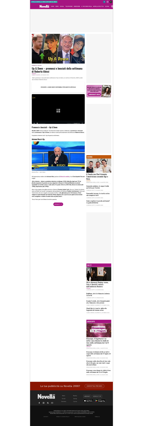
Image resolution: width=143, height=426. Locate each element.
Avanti (58, 204)
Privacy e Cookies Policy (62, 416)
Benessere (77, 6)
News (57, 6)
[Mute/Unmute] (37, 123)
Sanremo (63, 401)
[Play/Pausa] (34, 123)
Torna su (97, 416)
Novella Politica (98, 6)
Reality (75, 395)
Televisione (68, 6)
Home (52, 6)
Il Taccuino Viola (86, 6)
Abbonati (87, 396)
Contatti (45, 416)
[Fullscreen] (82, 123)
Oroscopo (91, 321)
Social (62, 6)
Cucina (107, 6)
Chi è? (89, 265)
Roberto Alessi (37, 65)
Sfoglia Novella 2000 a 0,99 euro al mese (44, 2)
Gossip (75, 398)
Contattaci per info (94, 386)
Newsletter (97, 396)
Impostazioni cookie (80, 416)
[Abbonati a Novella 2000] (98, 91)
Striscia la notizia (64, 176)
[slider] (42, 123)
